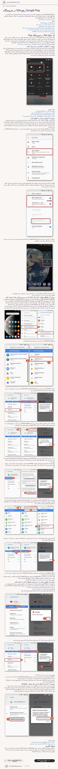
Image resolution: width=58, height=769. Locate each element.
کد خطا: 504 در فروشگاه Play (48, 23)
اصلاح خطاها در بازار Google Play (40, 751)
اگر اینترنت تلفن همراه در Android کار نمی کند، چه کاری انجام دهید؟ (39, 116)
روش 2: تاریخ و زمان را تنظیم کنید (47, 26)
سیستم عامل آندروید (25, 14)
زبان (49, 766)
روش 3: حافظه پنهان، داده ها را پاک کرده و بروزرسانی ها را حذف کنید (38, 28)
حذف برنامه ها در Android (41, 675)
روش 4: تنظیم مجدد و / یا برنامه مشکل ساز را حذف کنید (41, 30)
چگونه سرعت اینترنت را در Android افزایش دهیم (43, 113)
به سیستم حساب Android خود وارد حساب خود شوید (42, 744)
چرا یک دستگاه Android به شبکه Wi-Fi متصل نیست (42, 114)
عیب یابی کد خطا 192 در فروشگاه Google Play (36, 580)
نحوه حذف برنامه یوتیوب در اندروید (40, 589)
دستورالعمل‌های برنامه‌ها (11, 6)
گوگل (14, 37)
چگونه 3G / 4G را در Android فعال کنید (45, 111)
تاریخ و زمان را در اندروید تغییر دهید (40, 295)
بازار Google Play (23, 42)
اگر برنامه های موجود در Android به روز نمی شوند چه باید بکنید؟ (33, 44)
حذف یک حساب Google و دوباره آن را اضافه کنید (43, 742)
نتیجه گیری (52, 33)
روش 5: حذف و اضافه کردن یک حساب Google (43, 31)
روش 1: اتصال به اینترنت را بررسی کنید (45, 24)
